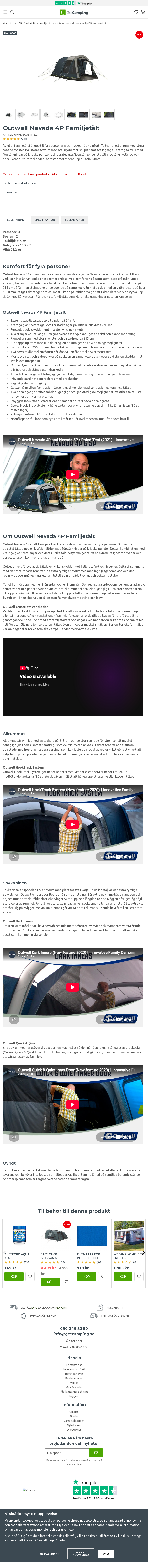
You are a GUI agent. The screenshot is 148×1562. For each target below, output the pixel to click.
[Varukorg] (142, 12)
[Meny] (5, 12)
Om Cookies (74, 1429)
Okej (106, 1553)
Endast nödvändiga (81, 1553)
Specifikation (45, 219)
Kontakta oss (74, 1364)
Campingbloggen (74, 1420)
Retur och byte (74, 1373)
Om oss (74, 1411)
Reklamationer (74, 1378)
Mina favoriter (74, 1387)
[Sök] (12, 12)
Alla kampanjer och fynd (74, 1391)
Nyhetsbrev (74, 1425)
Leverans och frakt (74, 1369)
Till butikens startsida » (19, 183)
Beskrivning (16, 219)
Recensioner (74, 219)
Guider (74, 1416)
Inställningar (49, 1553)
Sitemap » (10, 192)
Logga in (74, 1396)
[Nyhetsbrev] (96, 1452)
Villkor (74, 1382)
